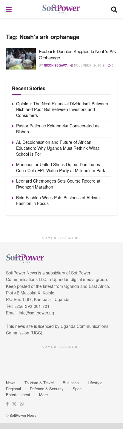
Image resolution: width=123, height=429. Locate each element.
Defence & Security (47, 388)
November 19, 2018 (89, 65)
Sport (77, 388)
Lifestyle (95, 382)
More (43, 394)
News (11, 382)
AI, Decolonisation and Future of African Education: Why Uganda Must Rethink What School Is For (57, 148)
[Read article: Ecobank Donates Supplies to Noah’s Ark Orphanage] (21, 59)
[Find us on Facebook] (7, 404)
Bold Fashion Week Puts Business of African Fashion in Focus (58, 200)
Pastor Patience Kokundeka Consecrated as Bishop (57, 129)
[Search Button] (114, 9)
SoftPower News (23, 415)
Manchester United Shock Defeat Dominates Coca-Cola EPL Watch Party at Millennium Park (60, 167)
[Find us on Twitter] (14, 404)
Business (71, 382)
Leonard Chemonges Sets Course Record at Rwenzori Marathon (58, 184)
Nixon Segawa (55, 65)
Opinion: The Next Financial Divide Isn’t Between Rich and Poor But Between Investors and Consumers (62, 109)
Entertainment (18, 394)
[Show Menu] (9, 9)
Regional (13, 388)
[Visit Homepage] (61, 9)
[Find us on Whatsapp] (22, 404)
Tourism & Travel (39, 382)
